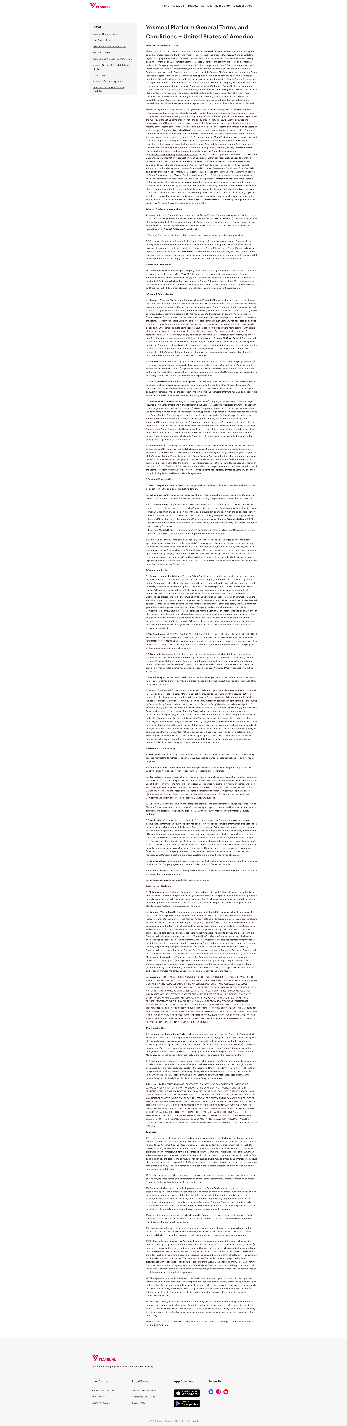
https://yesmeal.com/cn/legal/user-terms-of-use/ (173, 154)
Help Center (98, 1396)
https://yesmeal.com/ (186, 171)
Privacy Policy (100, 74)
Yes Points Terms (101, 52)
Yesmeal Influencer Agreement (109, 81)
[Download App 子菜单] (254, 6)
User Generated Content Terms (109, 46)
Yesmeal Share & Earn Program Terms (112, 58)
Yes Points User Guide (143, 1396)
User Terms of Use (102, 40)
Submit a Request (101, 1402)
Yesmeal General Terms (105, 33)
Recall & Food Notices (103, 1390)
